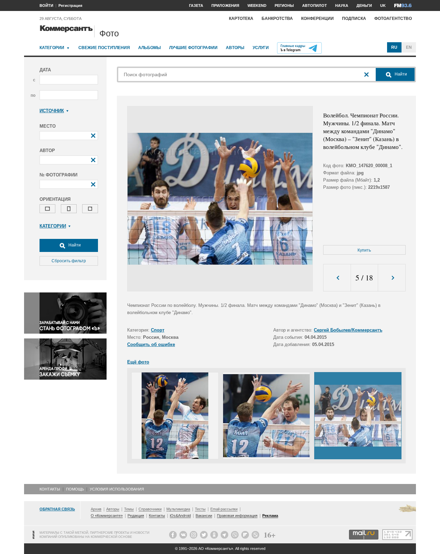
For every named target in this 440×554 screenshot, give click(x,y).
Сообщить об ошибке (151, 344)
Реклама (270, 515)
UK (383, 5)
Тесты (200, 509)
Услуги (261, 47)
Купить (364, 250)
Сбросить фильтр (69, 260)
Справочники (150, 509)
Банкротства (277, 18)
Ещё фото (138, 362)
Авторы (235, 47)
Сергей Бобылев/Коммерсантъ (348, 330)
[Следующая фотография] (391, 277)
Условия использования (117, 489)
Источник (52, 110)
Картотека (241, 18)
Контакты (50, 489)
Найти (74, 245)
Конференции (317, 18)
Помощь (75, 489)
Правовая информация (237, 515)
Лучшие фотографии (193, 47)
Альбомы (149, 47)
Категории (52, 47)
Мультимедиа (178, 509)
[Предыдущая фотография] (337, 277)
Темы (129, 509)
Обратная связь (57, 509)
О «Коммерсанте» (107, 515)
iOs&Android (180, 515)
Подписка (354, 18)
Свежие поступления (104, 47)
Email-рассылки (224, 509)
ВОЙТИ (46, 5)
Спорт (157, 330)
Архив (96, 509)
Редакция (136, 515)
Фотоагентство (393, 18)
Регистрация (70, 5)
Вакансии (204, 515)
